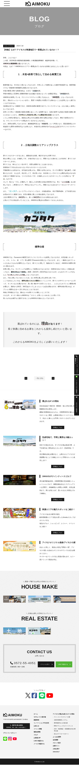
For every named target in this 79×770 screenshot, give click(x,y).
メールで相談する (39, 744)
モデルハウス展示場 (40, 717)
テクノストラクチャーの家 (62, 717)
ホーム (36, 714)
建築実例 (36, 720)
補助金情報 (37, 732)
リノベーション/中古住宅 (41, 723)
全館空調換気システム (60, 720)
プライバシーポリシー (10, 733)
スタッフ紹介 (57, 743)
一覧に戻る (39, 378)
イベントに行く (46, 664)
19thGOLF (56, 752)
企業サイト (56, 746)
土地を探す (56, 749)
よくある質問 (57, 737)
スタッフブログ (9, 46)
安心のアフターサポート (61, 734)
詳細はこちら (57, 427)
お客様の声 (37, 738)
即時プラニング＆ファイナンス (63, 726)
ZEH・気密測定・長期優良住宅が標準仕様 (65, 730)
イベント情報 (38, 729)
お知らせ (36, 726)
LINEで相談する (64, 664)
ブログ (36, 735)
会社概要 (55, 740)
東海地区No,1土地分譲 (61, 723)
